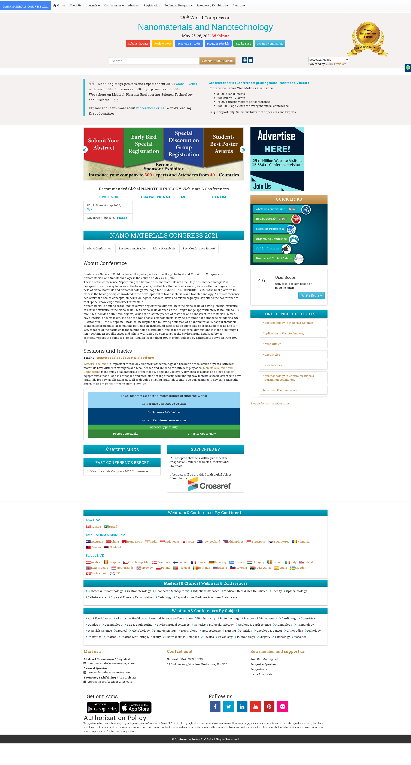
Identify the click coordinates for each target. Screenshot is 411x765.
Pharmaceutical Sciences (182, 637)
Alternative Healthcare (131, 618)
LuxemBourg (100, 568)
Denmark (163, 562)
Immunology (305, 624)
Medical (121, 630)
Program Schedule (218, 43)
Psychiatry (225, 637)
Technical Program (177, 5)
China (115, 541)
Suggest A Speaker (263, 664)
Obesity (277, 591)
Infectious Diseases (206, 591)
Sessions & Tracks (189, 43)
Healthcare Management (172, 591)
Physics (208, 637)
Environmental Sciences (173, 624)
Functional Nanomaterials (279, 390)
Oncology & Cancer (269, 630)
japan (190, 541)
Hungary (258, 562)
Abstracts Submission (275, 209)
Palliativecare (97, 597)
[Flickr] (282, 707)
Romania (304, 541)
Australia (97, 541)
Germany (220, 562)
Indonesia (172, 541)
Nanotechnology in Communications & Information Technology (288, 378)
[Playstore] (245, 60)
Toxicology (282, 637)
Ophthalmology (296, 591)
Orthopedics (294, 630)
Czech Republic (138, 562)
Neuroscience (211, 630)
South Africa (263, 568)
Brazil (113, 526)
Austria (96, 562)
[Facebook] (215, 707)
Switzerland (99, 573)
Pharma (111, 637)
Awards (237, 5)
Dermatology (113, 624)
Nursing (230, 630)
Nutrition (246, 630)
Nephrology (189, 630)
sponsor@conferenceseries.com (163, 420)
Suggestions (258, 669)
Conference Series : (151, 108)
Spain (283, 568)
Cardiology (288, 618)
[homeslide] (84, 149)
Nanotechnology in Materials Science (126, 357)
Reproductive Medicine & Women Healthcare (206, 597)
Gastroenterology (139, 591)
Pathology (314, 630)
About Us (75, 5)
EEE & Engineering (139, 624)
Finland (183, 562)
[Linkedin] (242, 707)
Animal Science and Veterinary (172, 618)
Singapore (259, 541)
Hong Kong (134, 541)
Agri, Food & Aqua (100, 618)
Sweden (300, 568)
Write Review (311, 295)
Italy (293, 562)
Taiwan (96, 547)
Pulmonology (246, 637)
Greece (239, 562)
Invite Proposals (261, 674)
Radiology (164, 597)
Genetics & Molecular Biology (214, 624)
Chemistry (308, 618)
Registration (152, 5)
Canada (96, 526)
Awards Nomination (270, 43)
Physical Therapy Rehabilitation (132, 597)
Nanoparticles (271, 344)
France (201, 562)
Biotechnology (230, 618)
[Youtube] (255, 707)
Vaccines (300, 637)
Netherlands (125, 568)
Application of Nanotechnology (283, 333)
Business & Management (260, 618)
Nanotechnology (165, 630)
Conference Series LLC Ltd (193, 739)
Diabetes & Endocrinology (105, 591)
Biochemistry (206, 618)
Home (60, 5)
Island (309, 562)
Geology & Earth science (254, 624)
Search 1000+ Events (217, 61)
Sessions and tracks (132, 248)
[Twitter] (228, 707)
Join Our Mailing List (264, 659)
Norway (147, 568)
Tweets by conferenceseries (270, 403)
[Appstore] (250, 60)
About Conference (99, 248)
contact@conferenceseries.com (109, 672)
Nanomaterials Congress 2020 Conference (119, 471)
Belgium (114, 562)
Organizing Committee (271, 239)
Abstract (133, 5)
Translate (340, 64)
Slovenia (241, 568)
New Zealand (211, 541)
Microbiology (140, 630)
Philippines (236, 541)
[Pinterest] (269, 707)
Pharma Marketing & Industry (141, 637)
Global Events (186, 84)
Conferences (113, 5)
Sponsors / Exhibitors (211, 5)
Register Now (162, 43)
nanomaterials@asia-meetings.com (112, 663)
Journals (92, 5)
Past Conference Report (199, 248)
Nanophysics (271, 354)
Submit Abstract (138, 43)
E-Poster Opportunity (202, 433)
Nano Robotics (272, 365)
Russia (222, 568)
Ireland (277, 562)
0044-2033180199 (191, 659)
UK (118, 573)
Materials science (96, 364)
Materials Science (100, 630)
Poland (165, 568)
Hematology (283, 624)
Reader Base (243, 43)
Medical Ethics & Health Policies (245, 591)
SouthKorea (281, 541)
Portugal (184, 568)
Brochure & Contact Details (274, 258)
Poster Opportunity (125, 433)
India (153, 541)
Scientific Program (269, 229)
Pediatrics (94, 637)
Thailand (115, 547)
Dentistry (94, 624)
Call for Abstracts (267, 248)
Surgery (264, 637)
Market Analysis (164, 248)
